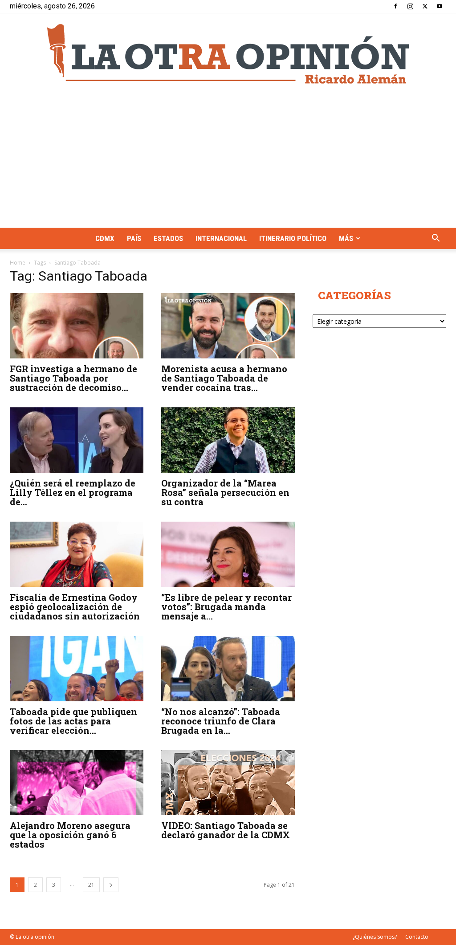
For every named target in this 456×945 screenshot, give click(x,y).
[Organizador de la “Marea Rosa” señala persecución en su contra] (228, 440)
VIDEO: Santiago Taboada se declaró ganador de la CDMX (225, 830)
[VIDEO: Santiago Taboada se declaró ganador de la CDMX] (228, 783)
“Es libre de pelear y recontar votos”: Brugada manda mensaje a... (226, 606)
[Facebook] (395, 6)
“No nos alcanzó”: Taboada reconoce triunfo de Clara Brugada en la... (220, 721)
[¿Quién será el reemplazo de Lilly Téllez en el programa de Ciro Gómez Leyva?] (76, 440)
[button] (435, 239)
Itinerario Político (292, 238)
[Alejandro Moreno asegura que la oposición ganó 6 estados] (76, 783)
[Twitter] (425, 6)
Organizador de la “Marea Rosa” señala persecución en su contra (225, 492)
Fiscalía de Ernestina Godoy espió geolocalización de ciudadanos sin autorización (76, 606)
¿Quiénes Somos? (375, 937)
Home (17, 262)
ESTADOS (168, 238)
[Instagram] (410, 6)
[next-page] (110, 884)
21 (91, 885)
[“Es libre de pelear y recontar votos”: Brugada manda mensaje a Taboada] (228, 554)
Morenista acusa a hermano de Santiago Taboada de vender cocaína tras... (224, 378)
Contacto (416, 937)
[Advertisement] (228, 161)
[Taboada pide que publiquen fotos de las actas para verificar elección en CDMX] (76, 668)
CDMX (104, 238)
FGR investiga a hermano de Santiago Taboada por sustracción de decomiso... (73, 378)
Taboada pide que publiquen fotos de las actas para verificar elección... (73, 721)
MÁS (346, 238)
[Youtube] (439, 6)
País (134, 238)
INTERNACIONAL (221, 238)
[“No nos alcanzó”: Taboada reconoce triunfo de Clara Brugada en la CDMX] (228, 668)
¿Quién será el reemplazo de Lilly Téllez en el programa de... (72, 492)
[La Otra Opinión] (228, 53)
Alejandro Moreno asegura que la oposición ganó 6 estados (70, 835)
